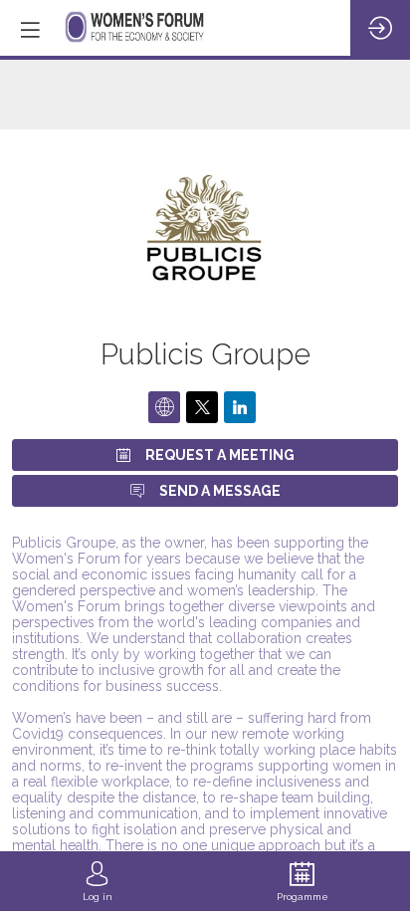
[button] (30, 30)
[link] (97, 881)
